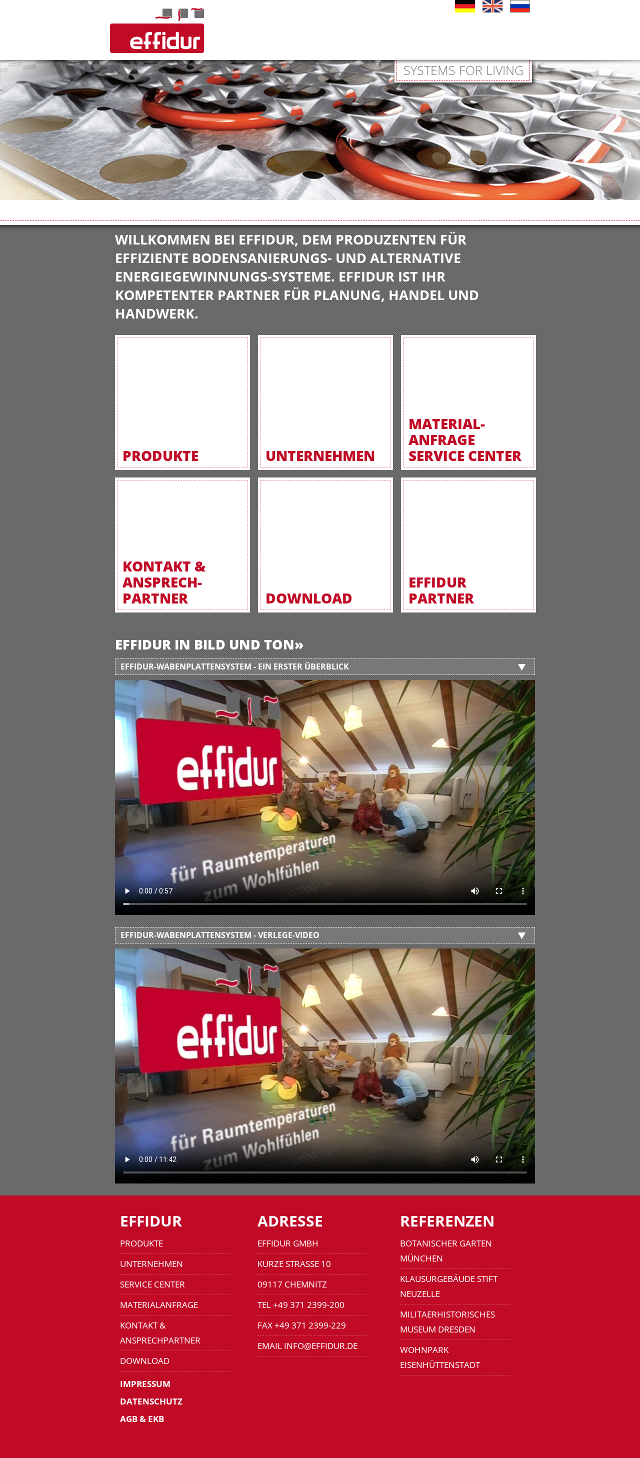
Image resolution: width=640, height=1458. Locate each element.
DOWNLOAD (145, 1360)
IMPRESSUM (145, 1384)
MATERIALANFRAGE (159, 1304)
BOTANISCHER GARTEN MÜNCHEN (446, 1251)
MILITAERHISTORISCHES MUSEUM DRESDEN (447, 1321)
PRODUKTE (141, 1243)
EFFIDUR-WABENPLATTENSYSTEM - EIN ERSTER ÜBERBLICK (234, 666)
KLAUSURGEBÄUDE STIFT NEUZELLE (449, 1286)
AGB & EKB (142, 1418)
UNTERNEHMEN (151, 1264)
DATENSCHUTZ (151, 1401)
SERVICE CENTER (152, 1284)
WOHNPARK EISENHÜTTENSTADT (440, 1357)
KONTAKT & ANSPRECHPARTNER (160, 1333)
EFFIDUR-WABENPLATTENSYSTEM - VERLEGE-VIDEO (220, 935)
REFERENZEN (447, 1220)
